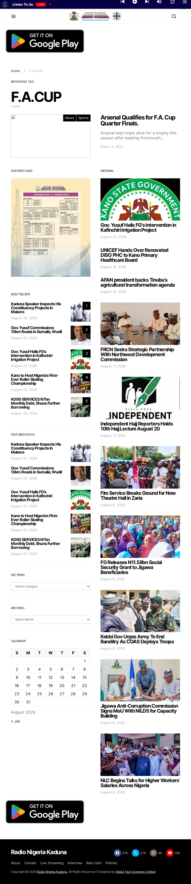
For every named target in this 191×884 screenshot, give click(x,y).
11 (39, 677)
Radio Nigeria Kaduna (52, 872)
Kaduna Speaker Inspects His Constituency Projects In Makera (36, 307)
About (15, 863)
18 (39, 685)
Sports (83, 118)
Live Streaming (52, 863)
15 (85, 677)
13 (62, 677)
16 (17, 685)
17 (28, 685)
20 (61, 685)
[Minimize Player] (183, 7)
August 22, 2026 (24, 318)
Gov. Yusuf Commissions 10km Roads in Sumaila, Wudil (36, 329)
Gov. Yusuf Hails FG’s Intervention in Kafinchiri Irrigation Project (31, 355)
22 (84, 685)
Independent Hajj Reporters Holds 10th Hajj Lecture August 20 (136, 426)
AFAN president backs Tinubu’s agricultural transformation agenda (137, 282)
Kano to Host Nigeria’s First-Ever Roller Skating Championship (34, 379)
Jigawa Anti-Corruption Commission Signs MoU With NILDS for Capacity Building (139, 711)
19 (50, 685)
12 (50, 677)
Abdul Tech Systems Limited (135, 872)
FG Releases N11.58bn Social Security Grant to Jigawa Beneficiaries (131, 567)
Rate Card (93, 863)
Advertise (74, 863)
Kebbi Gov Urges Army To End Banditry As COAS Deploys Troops (137, 639)
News (69, 118)
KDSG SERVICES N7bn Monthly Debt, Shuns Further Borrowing (35, 403)
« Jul (15, 721)
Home (15, 71)
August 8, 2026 (112, 505)
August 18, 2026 (113, 267)
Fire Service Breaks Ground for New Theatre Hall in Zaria (138, 495)
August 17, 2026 (112, 366)
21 (73, 685)
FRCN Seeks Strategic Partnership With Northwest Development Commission (137, 354)
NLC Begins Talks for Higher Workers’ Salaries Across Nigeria (140, 782)
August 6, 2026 (112, 723)
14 (73, 677)
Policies (111, 863)
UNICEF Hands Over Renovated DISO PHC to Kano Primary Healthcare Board (134, 255)
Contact (30, 863)
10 (28, 677)
